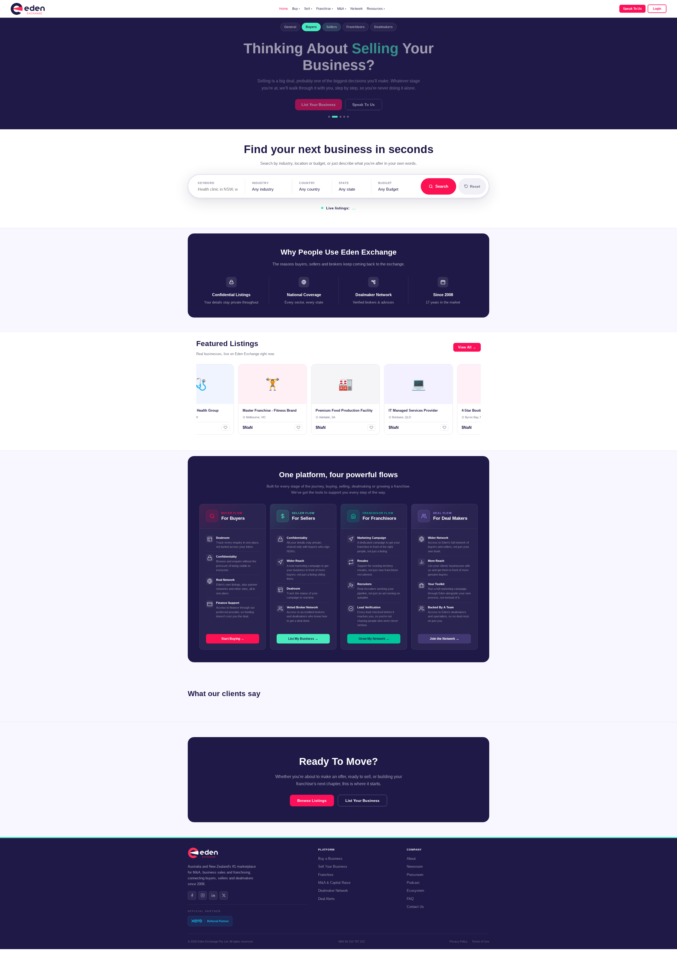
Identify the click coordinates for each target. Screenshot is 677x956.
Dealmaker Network (333, 891)
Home (283, 8)
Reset (475, 186)
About (411, 859)
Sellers (331, 27)
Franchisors (355, 27)
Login (657, 9)
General (290, 27)
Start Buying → (232, 639)
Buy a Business (330, 859)
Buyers (311, 27)
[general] (329, 117)
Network (356, 8)
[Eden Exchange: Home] (28, 9)
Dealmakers (383, 27)
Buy (296, 8)
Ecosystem (415, 891)
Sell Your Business (332, 866)
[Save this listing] (205, 427)
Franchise (324, 8)
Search (441, 186)
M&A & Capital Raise (334, 883)
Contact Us (415, 907)
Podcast (413, 883)
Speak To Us (632, 8)
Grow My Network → (374, 639)
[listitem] (192, 895)
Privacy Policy (458, 941)
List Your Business (318, 104)
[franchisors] (344, 117)
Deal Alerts (326, 899)
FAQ (410, 899)
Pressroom (415, 875)
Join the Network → (444, 639)
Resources (376, 8)
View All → (467, 347)
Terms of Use (480, 941)
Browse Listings (312, 800)
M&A (341, 8)
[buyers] (333, 117)
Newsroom (415, 866)
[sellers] (338, 117)
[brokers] (348, 117)
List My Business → (303, 639)
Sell (308, 8)
